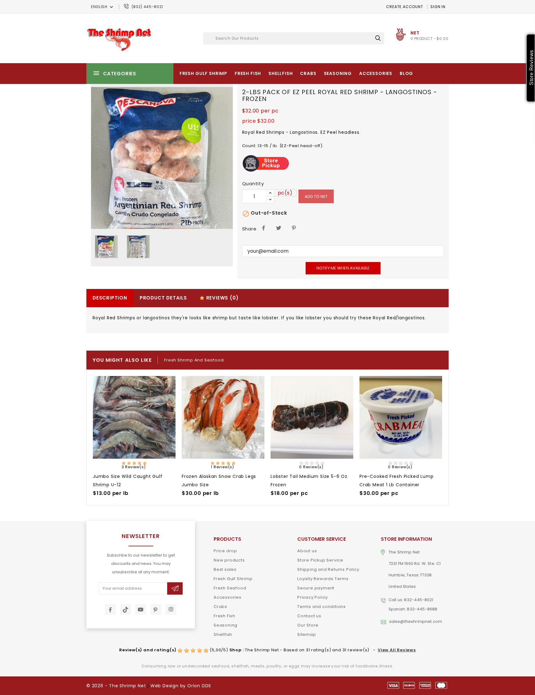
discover (409, 685)
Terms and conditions (321, 607)
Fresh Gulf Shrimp (203, 73)
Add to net (316, 196)
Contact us (309, 616)
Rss (125, 609)
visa (393, 685)
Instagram (171, 609)
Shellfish (280, 73)
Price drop (225, 551)
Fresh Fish (248, 73)
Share (263, 227)
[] (378, 37)
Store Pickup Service (320, 560)
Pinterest (294, 227)
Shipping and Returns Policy (328, 569)
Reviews (222, 298)
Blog (406, 73)
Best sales (225, 569)
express (425, 685)
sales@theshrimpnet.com (415, 621)
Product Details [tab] (163, 298)
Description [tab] (110, 298)
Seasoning (338, 73)
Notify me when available (343, 268)
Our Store (308, 625)
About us (307, 551)
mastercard (441, 685)
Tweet (278, 227)
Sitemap (306, 634)
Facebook (110, 609)
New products (229, 560)
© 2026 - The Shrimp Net (116, 686)
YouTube (140, 609)
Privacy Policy (312, 597)
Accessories (375, 73)
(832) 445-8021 (147, 6)
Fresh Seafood (230, 588)
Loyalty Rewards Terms (323, 579)
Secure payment (315, 588)
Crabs (308, 73)
